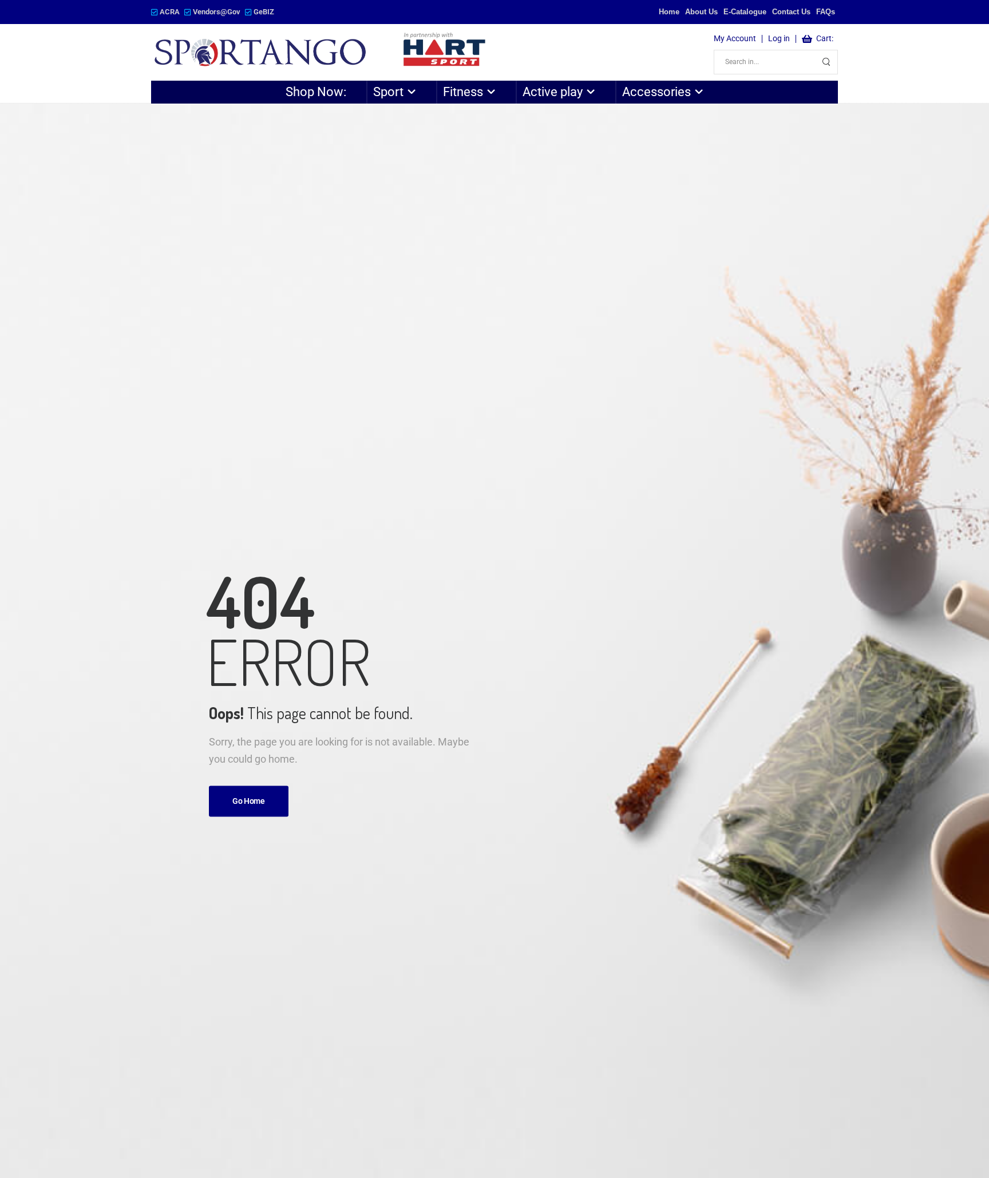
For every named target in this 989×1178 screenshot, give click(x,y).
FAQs (825, 11)
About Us (701, 11)
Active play (553, 92)
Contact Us (791, 11)
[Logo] (320, 52)
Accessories (656, 92)
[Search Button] (825, 62)
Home (669, 11)
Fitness (463, 92)
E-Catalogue (744, 11)
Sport (388, 92)
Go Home (248, 801)
